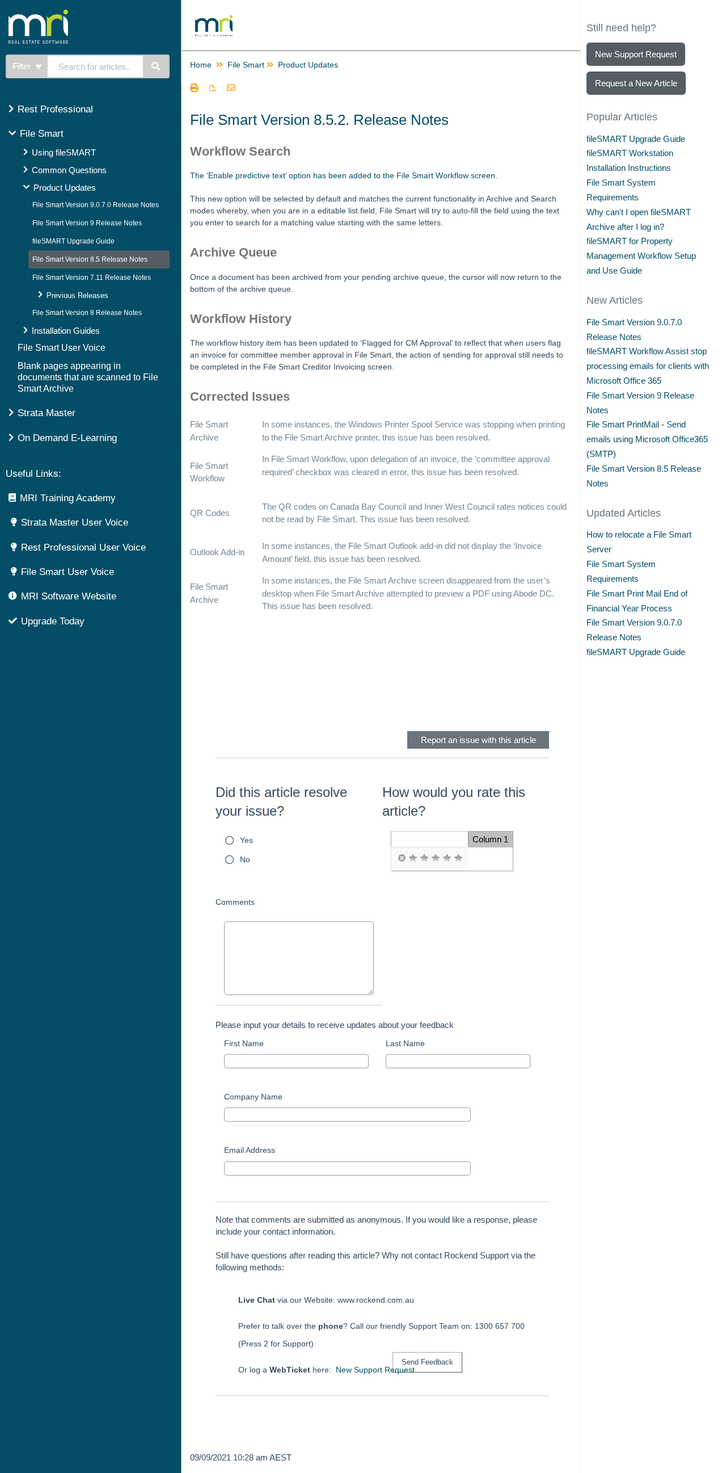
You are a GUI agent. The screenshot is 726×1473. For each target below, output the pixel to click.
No (245, 859)
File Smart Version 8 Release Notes (87, 313)
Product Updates (64, 187)
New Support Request (375, 1369)
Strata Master (46, 413)
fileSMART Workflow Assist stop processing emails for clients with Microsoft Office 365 (647, 365)
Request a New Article (636, 83)
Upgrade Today (53, 621)
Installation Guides (66, 330)
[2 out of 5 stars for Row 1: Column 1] (424, 858)
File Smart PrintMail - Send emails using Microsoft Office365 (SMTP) (647, 439)
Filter (22, 66)
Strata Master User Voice (74, 522)
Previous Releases (77, 295)
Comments (235, 902)
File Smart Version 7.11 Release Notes (91, 278)
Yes (246, 840)
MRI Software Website (68, 596)
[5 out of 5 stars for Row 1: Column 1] (458, 858)
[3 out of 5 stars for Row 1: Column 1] (435, 858)
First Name (244, 1043)
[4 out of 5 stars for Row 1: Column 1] (447, 858)
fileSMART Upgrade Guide (73, 241)
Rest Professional (55, 109)
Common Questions (69, 170)
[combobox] (95, 66)
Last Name (405, 1043)
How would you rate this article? (453, 801)
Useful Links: (33, 473)
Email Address (249, 1150)
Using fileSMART (64, 152)
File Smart (42, 133)
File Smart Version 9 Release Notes (87, 223)
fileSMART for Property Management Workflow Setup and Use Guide (641, 255)
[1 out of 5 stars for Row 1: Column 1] (413, 858)
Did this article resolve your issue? (281, 801)
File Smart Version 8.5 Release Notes (89, 259)
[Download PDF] (213, 88)
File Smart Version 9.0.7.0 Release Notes (95, 205)
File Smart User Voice (61, 347)
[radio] (401, 858)
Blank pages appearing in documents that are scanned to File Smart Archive (88, 377)
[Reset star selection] (401, 858)
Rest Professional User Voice (83, 547)
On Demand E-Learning (67, 438)
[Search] (156, 66)
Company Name (253, 1096)
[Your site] (81, 14)
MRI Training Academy (68, 498)
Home (201, 64)
